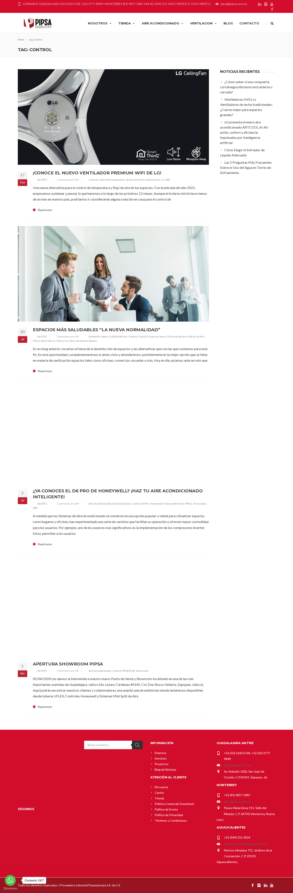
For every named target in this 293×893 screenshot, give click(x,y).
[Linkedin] (260, 4)
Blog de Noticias (165, 769)
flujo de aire (153, 179)
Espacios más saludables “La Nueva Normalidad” (96, 329)
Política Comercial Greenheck (174, 804)
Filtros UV (62, 340)
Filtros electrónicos (44, 340)
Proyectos (162, 764)
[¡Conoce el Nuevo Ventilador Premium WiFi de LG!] (113, 117)
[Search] (137, 745)
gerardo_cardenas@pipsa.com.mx (246, 844)
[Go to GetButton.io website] (10, 888)
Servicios (161, 758)
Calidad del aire (118, 336)
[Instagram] (266, 4)
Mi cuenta (161, 787)
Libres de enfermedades (83, 340)
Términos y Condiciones (171, 820)
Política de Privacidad (169, 815)
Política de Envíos (166, 809)
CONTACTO (249, 23)
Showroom (142, 670)
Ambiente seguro (99, 336)
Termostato (199, 503)
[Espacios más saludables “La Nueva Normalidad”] (113, 274)
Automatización (121, 503)
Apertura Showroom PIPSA (68, 664)
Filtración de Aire (177, 336)
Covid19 (143, 336)
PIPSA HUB (128, 670)
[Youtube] (272, 4)
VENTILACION (201, 23)
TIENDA (124, 23)
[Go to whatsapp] (10, 880)
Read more (45, 209)
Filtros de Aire (196, 336)
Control (93, 179)
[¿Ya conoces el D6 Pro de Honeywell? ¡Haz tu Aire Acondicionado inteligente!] (113, 435)
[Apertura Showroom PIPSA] (113, 608)
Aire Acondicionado (100, 503)
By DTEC (42, 179)
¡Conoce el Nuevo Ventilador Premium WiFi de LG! (97, 172)
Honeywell (156, 503)
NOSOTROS (97, 23)
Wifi (167, 179)
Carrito (159, 792)
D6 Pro (145, 503)
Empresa (160, 753)
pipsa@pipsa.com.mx (237, 765)
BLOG (228, 23)
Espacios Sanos (157, 336)
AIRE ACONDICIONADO (160, 23)
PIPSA (188, 503)
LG (162, 179)
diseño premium (135, 179)
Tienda (159, 798)
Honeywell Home (174, 503)
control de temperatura (111, 179)
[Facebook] (272, 9)
